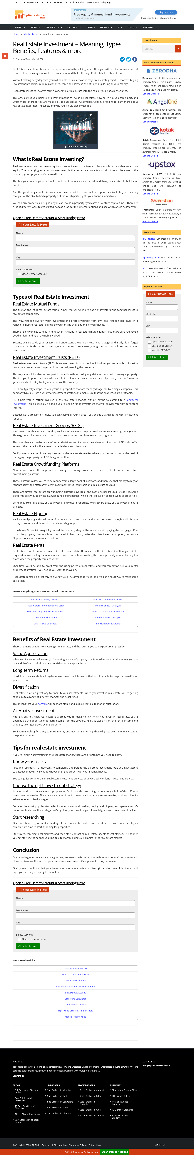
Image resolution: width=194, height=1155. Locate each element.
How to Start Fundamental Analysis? (45, 605)
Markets (19, 27)
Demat (90, 27)
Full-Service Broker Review (75, 974)
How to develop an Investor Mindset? (45, 611)
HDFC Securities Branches (120, 1116)
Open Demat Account (115, 1151)
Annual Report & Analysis (108, 617)
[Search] (178, 48)
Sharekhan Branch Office (124, 1090)
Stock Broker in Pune (90, 1109)
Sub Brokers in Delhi (57, 1096)
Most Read (148, 27)
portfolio (43, 704)
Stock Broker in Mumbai (92, 1090)
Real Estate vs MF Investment (23, 1099)
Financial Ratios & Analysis (108, 623)
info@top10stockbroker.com (156, 1065)
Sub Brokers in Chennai (59, 1113)
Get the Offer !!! (150, 93)
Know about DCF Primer (45, 617)
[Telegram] (122, 59)
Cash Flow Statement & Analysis (108, 599)
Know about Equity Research (45, 599)
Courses (131, 27)
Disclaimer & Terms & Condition (85, 1145)
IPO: (144, 268)
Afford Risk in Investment (27, 1114)
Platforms (105, 27)
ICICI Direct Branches (122, 1109)
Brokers (34, 27)
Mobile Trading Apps (75, 1016)
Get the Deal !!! (150, 155)
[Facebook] (134, 59)
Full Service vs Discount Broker (27, 1091)
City (18, 257)
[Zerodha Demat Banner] (126, 14)
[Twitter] (128, 59)
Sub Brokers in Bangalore (60, 1101)
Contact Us (160, 1144)
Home (16, 34)
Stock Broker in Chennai (92, 1115)
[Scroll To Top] (188, 1143)
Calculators (73, 27)
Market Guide (31, 34)
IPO (118, 27)
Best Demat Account (75, 992)
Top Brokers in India (75, 980)
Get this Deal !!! (150, 121)
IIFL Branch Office (121, 1096)
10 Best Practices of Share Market (25, 1107)
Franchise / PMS (53, 27)
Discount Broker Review (75, 968)
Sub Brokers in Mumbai (59, 1090)
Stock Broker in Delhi (90, 1096)
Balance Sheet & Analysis (108, 605)
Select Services (24, 269)
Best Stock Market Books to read (27, 1120)
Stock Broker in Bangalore (87, 1102)
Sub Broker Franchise (75, 1004)
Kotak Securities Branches (120, 1102)
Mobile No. (22, 245)
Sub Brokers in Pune (57, 1107)
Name (19, 233)
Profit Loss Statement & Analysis (108, 611)
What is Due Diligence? (45, 623)
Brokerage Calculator (75, 998)
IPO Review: (149, 238)
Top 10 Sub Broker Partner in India (75, 1010)
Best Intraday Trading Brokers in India (75, 986)
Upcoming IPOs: (151, 257)
